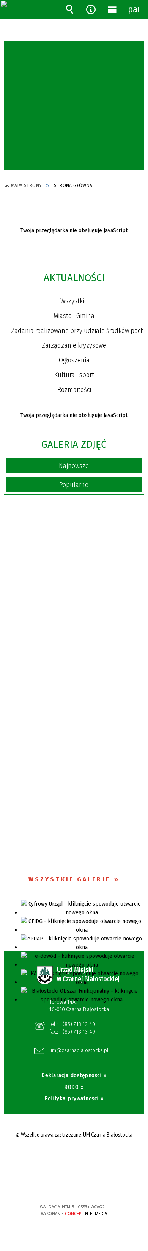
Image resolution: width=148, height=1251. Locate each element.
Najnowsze (74, 466)
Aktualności (74, 278)
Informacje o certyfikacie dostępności (74, 1158)
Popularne (73, 485)
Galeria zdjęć (74, 444)
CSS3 (73, 1185)
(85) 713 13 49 (79, 1031)
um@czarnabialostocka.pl (79, 1051)
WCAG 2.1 (97, 1184)
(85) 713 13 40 (79, 1024)
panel (133, 9)
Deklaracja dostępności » (74, 1075)
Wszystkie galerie (69, 879)
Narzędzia (90, 9)
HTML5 (62, 1185)
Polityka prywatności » (74, 1098)
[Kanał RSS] (140, 279)
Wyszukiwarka (69, 9)
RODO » (74, 1087)
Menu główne (112, 9)
